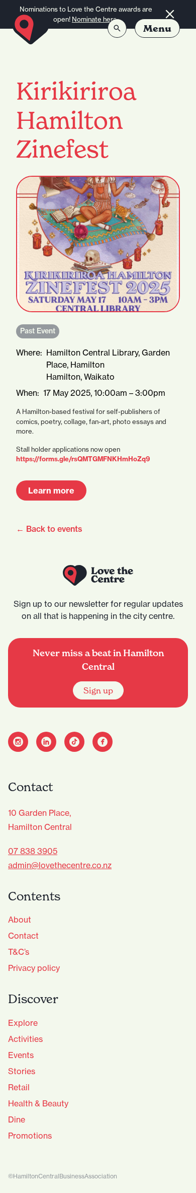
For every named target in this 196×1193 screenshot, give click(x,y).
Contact (23, 936)
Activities (25, 1039)
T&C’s (18, 952)
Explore (23, 1023)
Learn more (51, 490)
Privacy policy (34, 968)
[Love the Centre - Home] (30, 28)
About (19, 920)
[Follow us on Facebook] (102, 742)
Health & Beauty (38, 1103)
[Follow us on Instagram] (18, 742)
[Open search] (117, 28)
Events (21, 1055)
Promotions (30, 1136)
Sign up (98, 690)
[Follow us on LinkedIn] (46, 742)
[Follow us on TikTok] (74, 742)
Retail (19, 1087)
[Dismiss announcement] (170, 14)
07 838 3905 (32, 851)
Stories (21, 1071)
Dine (16, 1119)
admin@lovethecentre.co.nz (60, 865)
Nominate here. (95, 19)
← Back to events (49, 529)
